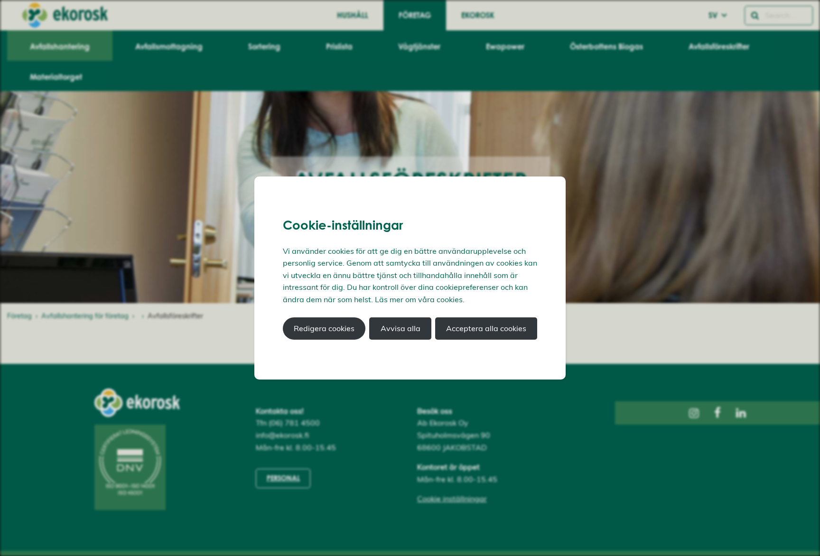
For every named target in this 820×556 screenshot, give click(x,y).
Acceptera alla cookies (486, 328)
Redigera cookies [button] (324, 328)
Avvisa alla (400, 328)
